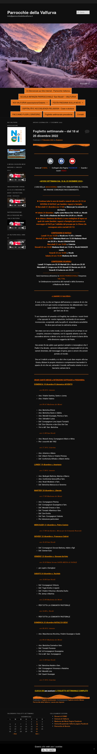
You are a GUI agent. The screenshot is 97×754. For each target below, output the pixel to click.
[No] (94, 749)
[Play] (10, 180)
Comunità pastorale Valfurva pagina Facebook (71, 724)
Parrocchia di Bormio (62, 726)
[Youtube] (72, 161)
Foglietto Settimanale (49, 700)
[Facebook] (61, 161)
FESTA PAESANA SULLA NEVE (67, 102)
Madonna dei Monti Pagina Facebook (68, 721)
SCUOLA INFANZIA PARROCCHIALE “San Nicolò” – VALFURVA (48, 96)
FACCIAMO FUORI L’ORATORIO (26, 114)
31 (37, 731)
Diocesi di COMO (60, 716)
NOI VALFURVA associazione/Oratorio (29, 102)
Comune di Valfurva (61, 719)
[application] (16, 177)
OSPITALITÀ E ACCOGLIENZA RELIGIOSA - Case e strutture (48, 108)
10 (37, 724)
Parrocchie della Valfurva (31, 12)
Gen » (37, 734)
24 (37, 729)
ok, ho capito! (48, 750)
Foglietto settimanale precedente (58, 114)
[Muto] (22, 180)
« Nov (15, 734)
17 (37, 727)
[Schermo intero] (24, 180)
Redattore (59, 140)
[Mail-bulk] (50, 161)
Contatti (80, 114)
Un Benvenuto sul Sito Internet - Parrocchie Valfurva (48, 90)
